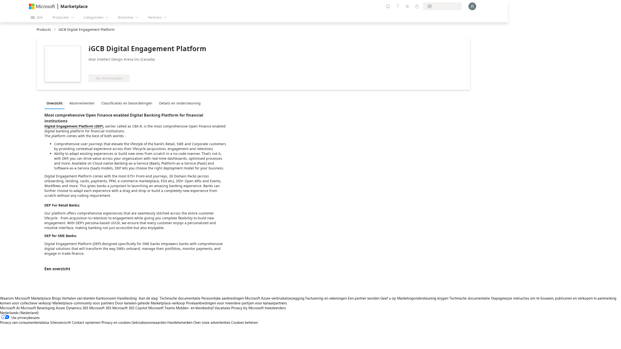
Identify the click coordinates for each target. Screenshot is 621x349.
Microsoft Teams (161, 307)
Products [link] (44, 29)
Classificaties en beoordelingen (126, 103)
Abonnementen (82, 103)
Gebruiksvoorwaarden (148, 322)
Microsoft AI (10, 307)
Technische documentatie (180, 298)
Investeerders (275, 307)
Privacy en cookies (116, 322)
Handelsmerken (179, 322)
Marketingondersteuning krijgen (422, 298)
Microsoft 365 (100, 307)
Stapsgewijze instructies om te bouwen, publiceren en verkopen (542, 298)
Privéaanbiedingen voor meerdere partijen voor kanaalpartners (236, 303)
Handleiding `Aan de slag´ (138, 298)
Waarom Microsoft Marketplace (25, 298)
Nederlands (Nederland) (19, 312)
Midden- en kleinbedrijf (195, 307)
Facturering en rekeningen (326, 298)
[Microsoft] (42, 6)
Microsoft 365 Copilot (129, 307)
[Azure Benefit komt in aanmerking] (108, 67)
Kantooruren (106, 298)
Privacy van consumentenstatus (24, 322)
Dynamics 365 (77, 307)
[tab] (55, 103)
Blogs (56, 298)
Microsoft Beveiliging (38, 307)
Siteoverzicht (60, 322)
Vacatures (222, 307)
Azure (60, 307)
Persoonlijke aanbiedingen (222, 298)
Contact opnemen (86, 322)
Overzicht (55, 103)
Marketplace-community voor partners (83, 303)
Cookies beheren (244, 322)
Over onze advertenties (211, 322)
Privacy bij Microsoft (247, 307)
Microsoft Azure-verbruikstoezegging (275, 298)
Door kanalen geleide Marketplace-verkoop (150, 303)
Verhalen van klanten (78, 298)
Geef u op (388, 298)
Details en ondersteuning (180, 103)
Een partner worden (363, 298)
